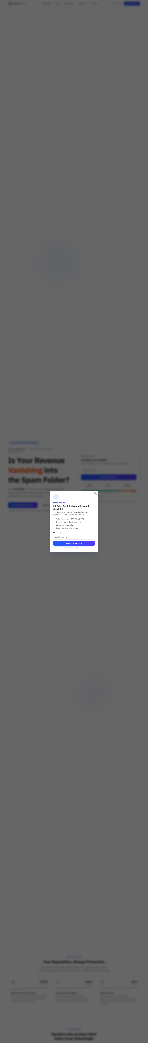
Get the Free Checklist (74, 543)
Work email (57, 533)
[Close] (95, 494)
